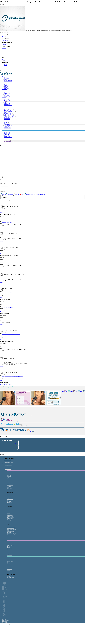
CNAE (5, 84)
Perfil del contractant (7, 127)
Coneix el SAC (9, 494)
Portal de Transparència (8, 121)
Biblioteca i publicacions (8, 137)
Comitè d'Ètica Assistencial (8, 107)
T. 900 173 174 (7, 459)
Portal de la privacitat (7, 128)
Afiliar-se (5, 112)
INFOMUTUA (6, 140)
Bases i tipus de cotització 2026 (9, 83)
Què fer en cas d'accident (8, 81)
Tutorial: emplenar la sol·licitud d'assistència (13, 480)
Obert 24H (22, 194)
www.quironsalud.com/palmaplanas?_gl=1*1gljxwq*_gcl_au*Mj (12, 376)
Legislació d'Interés (7, 136)
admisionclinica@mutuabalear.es (7, 292)
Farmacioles (6, 77)
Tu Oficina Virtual (5, 142)
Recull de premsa (7, 135)
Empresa (3, 76)
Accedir (24, 426)
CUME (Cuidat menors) (8, 105)
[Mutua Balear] (6, 440)
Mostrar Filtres (3, 191)
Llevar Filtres (2, 199)
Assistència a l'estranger (8, 91)
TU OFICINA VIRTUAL (8, 141)
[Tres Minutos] (6, 421)
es (4, 60)
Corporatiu (6, 123)
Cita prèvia (6, 101)
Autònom (3, 108)
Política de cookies (5, 621)
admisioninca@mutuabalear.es (7, 222)
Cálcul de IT (6, 102)
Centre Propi (4, 194)
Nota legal (4, 619)
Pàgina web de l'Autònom (8, 109)
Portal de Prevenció (7, 85)
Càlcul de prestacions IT (8, 114)
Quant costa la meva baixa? (8, 80)
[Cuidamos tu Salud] (11, 426)
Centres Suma (17, 194)
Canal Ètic (6, 122)
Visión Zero (6, 86)
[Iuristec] (4, 585)
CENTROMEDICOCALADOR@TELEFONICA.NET (11, 334)
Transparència (4, 44)
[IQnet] (4, 616)
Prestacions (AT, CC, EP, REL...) (9, 115)
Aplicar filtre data (4, 197)
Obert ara (39, 194)
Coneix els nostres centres (8, 125)
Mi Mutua (8, 570)
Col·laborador (4, 89)
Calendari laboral (7, 96)
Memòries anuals (7, 133)
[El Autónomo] (15, 431)
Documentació (4, 36)
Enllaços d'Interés (9, 569)
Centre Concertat (10, 194)
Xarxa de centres (5, 40)
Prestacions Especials (7, 106)
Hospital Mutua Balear (29, 194)
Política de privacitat (5, 620)
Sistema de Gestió (7, 126)
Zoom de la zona (5, 181)
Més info (1, 212)
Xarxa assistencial (7, 124)
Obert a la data (43, 194)
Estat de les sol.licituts (7, 113)
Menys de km (35, 194)
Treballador (4, 97)
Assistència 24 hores (7, 98)
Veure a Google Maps (8, 465)
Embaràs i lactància (7, 103)
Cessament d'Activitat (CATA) (9, 116)
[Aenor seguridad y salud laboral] (3, 603)
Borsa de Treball (6, 129)
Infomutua (6, 87)
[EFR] (4, 598)
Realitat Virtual (6, 88)
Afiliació (5, 79)
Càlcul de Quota (7, 118)
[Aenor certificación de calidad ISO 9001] (3, 607)
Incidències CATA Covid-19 (8, 117)
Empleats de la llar (7, 92)
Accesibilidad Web (5, 622)
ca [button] (2, 59)
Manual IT (6, 94)
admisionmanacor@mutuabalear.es (7, 263)
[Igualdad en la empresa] (3, 594)
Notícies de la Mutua (7, 131)
